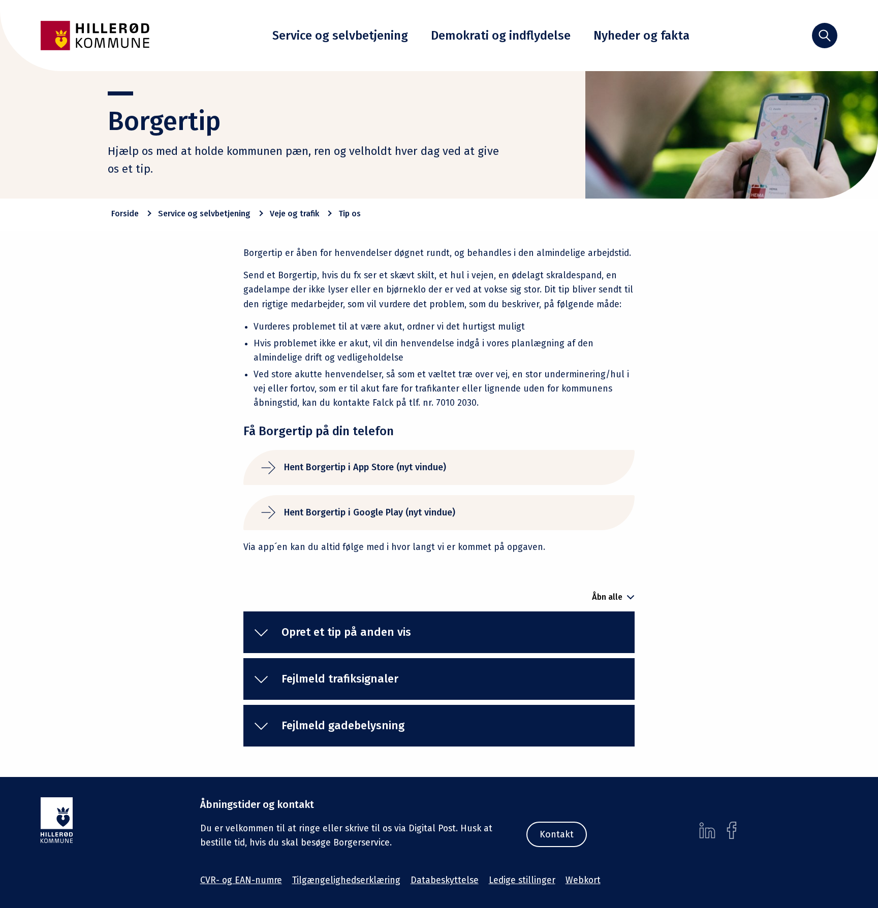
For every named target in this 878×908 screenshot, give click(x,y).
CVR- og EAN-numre (241, 880)
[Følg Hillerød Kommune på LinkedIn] (707, 830)
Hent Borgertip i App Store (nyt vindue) (365, 467)
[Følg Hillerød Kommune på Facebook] (731, 830)
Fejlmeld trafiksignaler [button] (339, 679)
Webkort (583, 880)
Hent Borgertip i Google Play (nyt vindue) (369, 512)
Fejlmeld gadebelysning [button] (342, 725)
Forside (125, 213)
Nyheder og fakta (641, 35)
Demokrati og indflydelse (501, 35)
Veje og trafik (294, 213)
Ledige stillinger (522, 880)
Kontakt (557, 834)
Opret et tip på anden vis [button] (346, 632)
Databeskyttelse (445, 880)
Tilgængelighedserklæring (346, 880)
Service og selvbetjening (340, 35)
